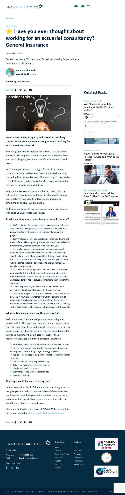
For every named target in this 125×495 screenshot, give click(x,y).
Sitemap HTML (92, 491)
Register (58, 467)
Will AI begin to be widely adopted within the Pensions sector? (98, 107)
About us (58, 450)
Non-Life (77, 450)
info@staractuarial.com (28, 458)
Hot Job (8, 26)
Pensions (77, 454)
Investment (78, 457)
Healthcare (78, 460)
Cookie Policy (52, 491)
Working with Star (62, 454)
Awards (99, 190)
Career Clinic (94, 151)
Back (11, 18)
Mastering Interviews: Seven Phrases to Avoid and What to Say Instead (101, 156)
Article (14, 26)
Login (34, 491)
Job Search (59, 457)
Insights (58, 460)
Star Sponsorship (90, 101)
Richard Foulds (28, 70)
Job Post (21, 81)
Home (57, 447)
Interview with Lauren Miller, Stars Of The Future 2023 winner (101, 195)
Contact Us (59, 464)
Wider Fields (79, 464)
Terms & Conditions (77, 491)
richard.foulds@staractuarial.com (46, 413)
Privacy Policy (63, 491)
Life (75, 447)
